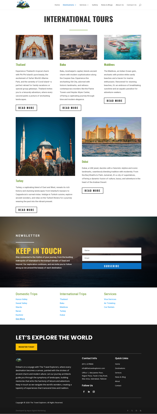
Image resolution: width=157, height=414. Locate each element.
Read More (26, 108)
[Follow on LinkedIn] (89, 392)
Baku (62, 303)
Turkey (63, 311)
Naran (18, 311)
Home (57, 5)
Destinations (68, 5)
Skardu (19, 307)
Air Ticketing (109, 303)
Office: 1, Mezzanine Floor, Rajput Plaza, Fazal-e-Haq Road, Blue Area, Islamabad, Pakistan (95, 375)
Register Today (26, 347)
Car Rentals (109, 307)
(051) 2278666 (87, 364)
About (117, 381)
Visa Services (110, 299)
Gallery (95, 5)
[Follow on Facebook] (84, 392)
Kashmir (19, 315)
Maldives (64, 307)
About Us (120, 5)
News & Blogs (107, 5)
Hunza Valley (21, 299)
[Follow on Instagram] (94, 392)
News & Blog (120, 377)
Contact (118, 385)
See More (20, 319)
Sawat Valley (21, 303)
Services (83, 5)
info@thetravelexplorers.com (93, 368)
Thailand (64, 299)
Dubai (62, 315)
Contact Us (131, 5)
